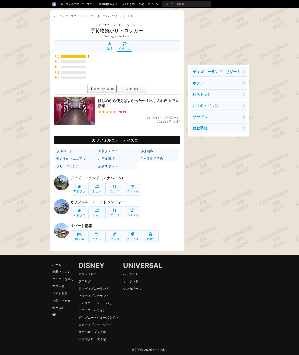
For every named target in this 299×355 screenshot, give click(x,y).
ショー (97, 191)
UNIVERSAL (142, 265)
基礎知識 (146, 151)
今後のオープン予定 (92, 332)
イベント (132, 191)
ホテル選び (106, 158)
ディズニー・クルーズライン (98, 317)
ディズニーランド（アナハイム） (97, 178)
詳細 (109, 48)
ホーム (58, 16)
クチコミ (124, 48)
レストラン (202, 94)
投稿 (141, 4)
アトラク (79, 191)
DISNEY (92, 265)
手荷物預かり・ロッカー (117, 30)
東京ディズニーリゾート (95, 325)
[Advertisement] (218, 35)
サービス (132, 239)
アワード (58, 286)
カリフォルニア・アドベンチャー (97, 202)
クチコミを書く (63, 279)
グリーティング (67, 166)
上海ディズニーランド (94, 296)
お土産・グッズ (205, 105)
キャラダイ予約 (151, 158)
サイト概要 (60, 293)
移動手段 (200, 128)
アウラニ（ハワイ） (92, 310)
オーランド (130, 281)
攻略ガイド (64, 151)
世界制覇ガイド (108, 4)
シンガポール (132, 289)
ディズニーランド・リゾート (116, 25)
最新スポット (108, 166)
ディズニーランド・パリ (95, 303)
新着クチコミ (108, 151)
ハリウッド (130, 274)
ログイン (153, 4)
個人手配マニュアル (71, 158)
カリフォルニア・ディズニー (77, 4)
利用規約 (58, 308)
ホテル (79, 239)
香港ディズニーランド (94, 289)
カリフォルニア (89, 274)
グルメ (114, 191)
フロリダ (85, 281)
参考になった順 (103, 89)
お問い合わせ (61, 301)
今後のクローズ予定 (92, 339)
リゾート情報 (81, 226)
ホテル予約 (128, 4)
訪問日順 (132, 89)
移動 (150, 239)
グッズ (114, 239)
